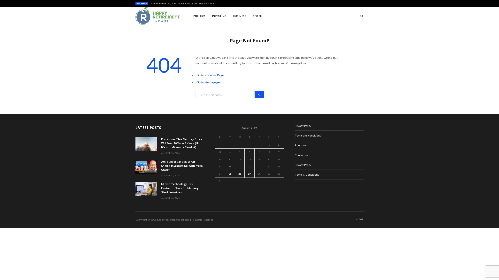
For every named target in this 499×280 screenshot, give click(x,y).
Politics (199, 16)
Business (239, 16)
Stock (257, 16)
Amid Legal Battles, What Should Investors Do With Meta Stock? (183, 3)
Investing (219, 16)
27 (249, 173)
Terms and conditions (308, 135)
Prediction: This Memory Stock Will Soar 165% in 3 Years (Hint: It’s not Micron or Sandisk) (182, 143)
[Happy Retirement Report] (158, 16)
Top (361, 219)
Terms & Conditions (307, 174)
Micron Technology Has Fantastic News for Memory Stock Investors (180, 188)
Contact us (301, 155)
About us (300, 145)
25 (230, 173)
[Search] (360, 16)
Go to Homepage (208, 82)
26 (239, 173)
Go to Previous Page (210, 75)
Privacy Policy (303, 125)
